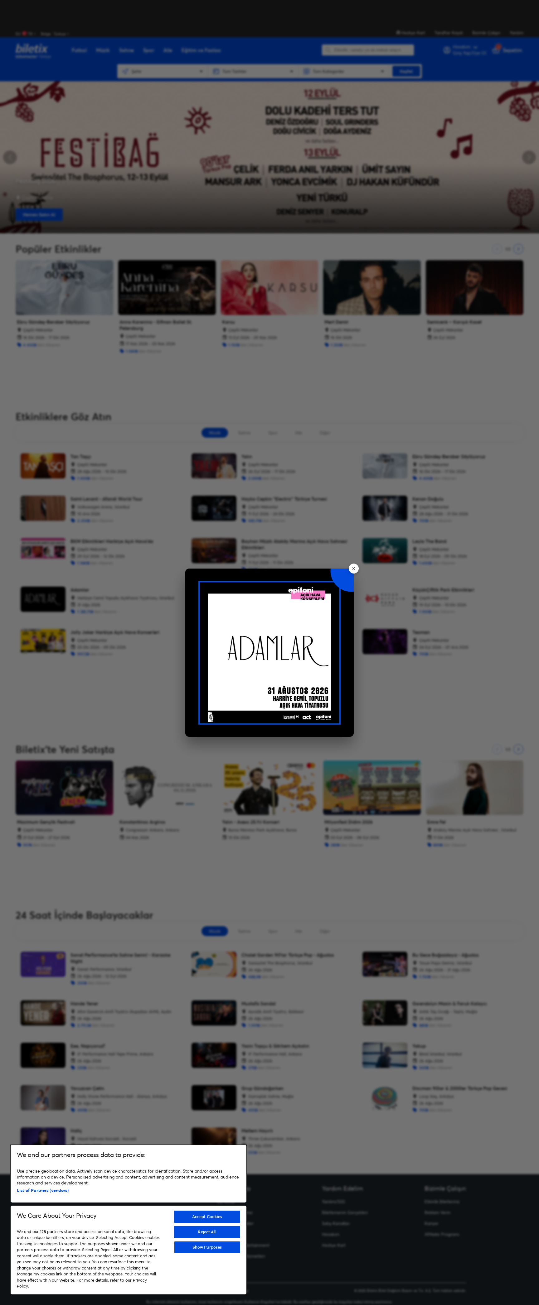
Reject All (207, 1232)
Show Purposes (207, 1247)
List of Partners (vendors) (43, 1190)
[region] (128, 1219)
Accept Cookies (207, 1216)
